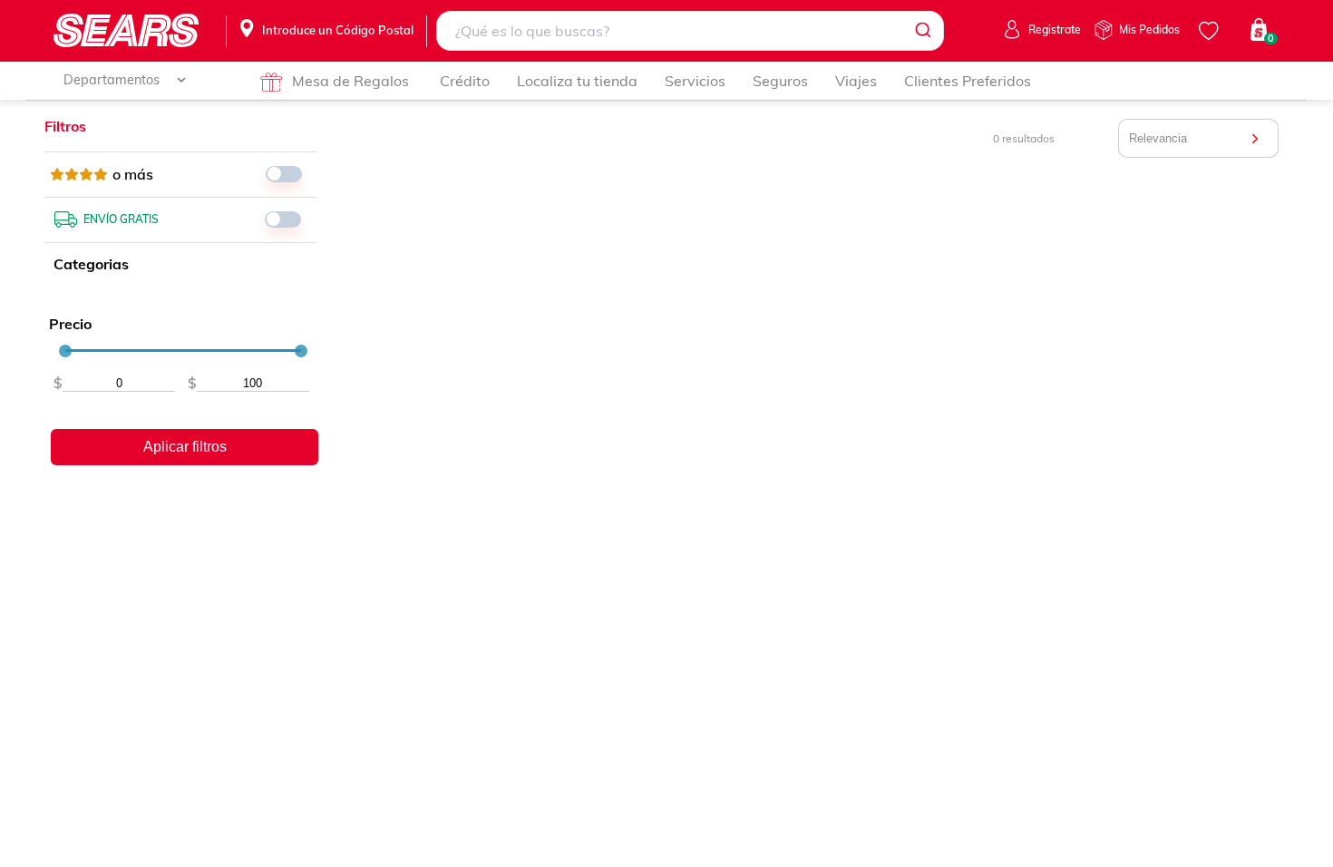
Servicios (695, 81)
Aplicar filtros (185, 446)
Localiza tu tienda (577, 81)
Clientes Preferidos (967, 81)
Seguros (780, 81)
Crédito (465, 81)
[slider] (65, 351)
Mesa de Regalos (350, 81)
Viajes (856, 81)
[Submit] (921, 31)
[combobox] (689, 31)
